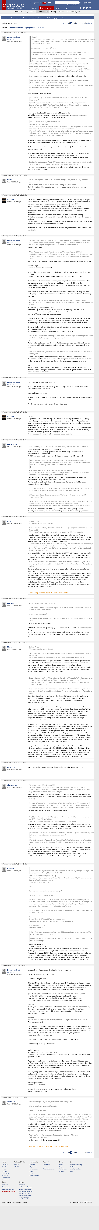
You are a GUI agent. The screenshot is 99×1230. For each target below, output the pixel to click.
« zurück (82, 23)
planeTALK (17, 1164)
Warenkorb (5, 1187)
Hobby (53, 11)
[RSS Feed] (87, 8)
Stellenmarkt (74, 1167)
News (34, 8)
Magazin (61, 1167)
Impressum (22, 1185)
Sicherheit (5, 1175)
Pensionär (14, 39)
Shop (65, 8)
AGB (71, 1171)
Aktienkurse (63, 1169)
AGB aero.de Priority (25, 1193)
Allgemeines (30, 11)
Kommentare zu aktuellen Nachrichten (24, 18)
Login (79, 2)
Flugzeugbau (6, 1173)
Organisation (6, 1177)
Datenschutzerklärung (25, 1195)
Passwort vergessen (49, 1169)
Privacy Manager (24, 1198)
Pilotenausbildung (76, 1164)
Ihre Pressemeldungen (25, 1187)
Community (46, 8)
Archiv (61, 1164)
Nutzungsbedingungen (26, 1191)
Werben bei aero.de (25, 1189)
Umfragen (62, 1171)
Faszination (5, 1180)
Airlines (4, 1169)
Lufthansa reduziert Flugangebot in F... (51, 18)
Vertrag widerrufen (8, 1191)
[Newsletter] (90, 8)
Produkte (5, 1185)
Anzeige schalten (75, 1169)
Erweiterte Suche (73, 5)
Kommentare (43, 11)
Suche (61, 11)
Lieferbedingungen (8, 1189)
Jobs (58, 8)
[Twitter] (83, 8)
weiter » (89, 23)
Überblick (18, 11)
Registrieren (87, 2)
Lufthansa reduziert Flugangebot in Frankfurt (26, 28)
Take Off (16, 1167)
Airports (4, 1171)
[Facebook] (80, 8)
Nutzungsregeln (73, 11)
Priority (4, 1167)
